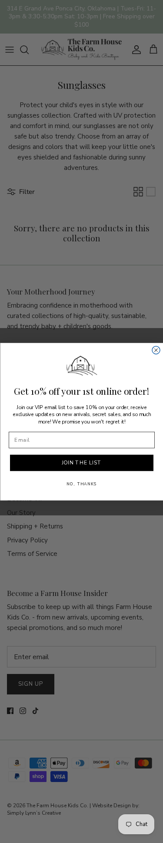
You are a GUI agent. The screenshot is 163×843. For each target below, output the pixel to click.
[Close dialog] (156, 350)
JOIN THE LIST (81, 463)
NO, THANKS (82, 484)
